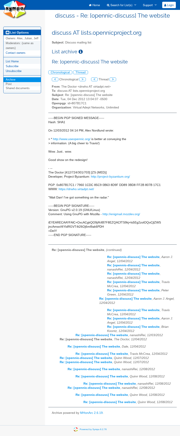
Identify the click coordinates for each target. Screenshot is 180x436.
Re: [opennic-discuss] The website (133, 257)
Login (170, 5)
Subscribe (12, 66)
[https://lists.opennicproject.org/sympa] (15, 9)
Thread (81, 72)
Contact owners (15, 52)
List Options (19, 32)
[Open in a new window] (81, 51)
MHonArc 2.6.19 (91, 412)
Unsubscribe (14, 71)
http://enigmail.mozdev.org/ (121, 214)
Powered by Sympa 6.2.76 (93, 429)
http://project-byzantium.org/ (110, 176)
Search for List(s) (121, 5)
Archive (10, 79)
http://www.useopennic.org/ (71, 139)
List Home (12, 61)
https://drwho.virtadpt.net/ (76, 189)
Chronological (60, 72)
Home (96, 5)
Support (147, 5)
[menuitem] (94, 5)
